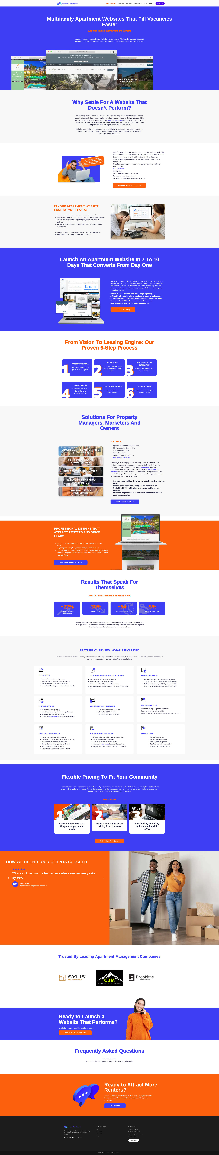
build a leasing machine (71, 1028)
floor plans (145, 467)
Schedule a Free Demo (109, 841)
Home (98, 1129)
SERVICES (129, 3)
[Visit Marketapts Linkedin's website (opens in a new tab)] (76, 1138)
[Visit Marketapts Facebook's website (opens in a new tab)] (68, 1138)
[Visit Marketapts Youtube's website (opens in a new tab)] (65, 1138)
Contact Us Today (123, 309)
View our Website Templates (129, 185)
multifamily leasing (115, 120)
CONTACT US (160, 3)
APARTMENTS (137, 3)
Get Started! (115, 1106)
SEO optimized (118, 169)
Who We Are (100, 1132)
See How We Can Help (125, 502)
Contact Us (99, 1134)
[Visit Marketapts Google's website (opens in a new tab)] (70, 1138)
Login (98, 1136)
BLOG (145, 3)
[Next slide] (103, 878)
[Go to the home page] (66, 3)
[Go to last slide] (8, 878)
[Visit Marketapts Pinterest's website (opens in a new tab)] (79, 1138)
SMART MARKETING (111, 3)
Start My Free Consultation (70, 562)
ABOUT (151, 3)
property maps (54, 716)
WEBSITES (121, 3)
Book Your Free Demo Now (75, 1033)
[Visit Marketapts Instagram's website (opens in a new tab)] (73, 1138)
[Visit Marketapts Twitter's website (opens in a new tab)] (81, 1138)
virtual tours (104, 744)
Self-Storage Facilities (121, 458)
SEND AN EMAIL (133, 1140)
